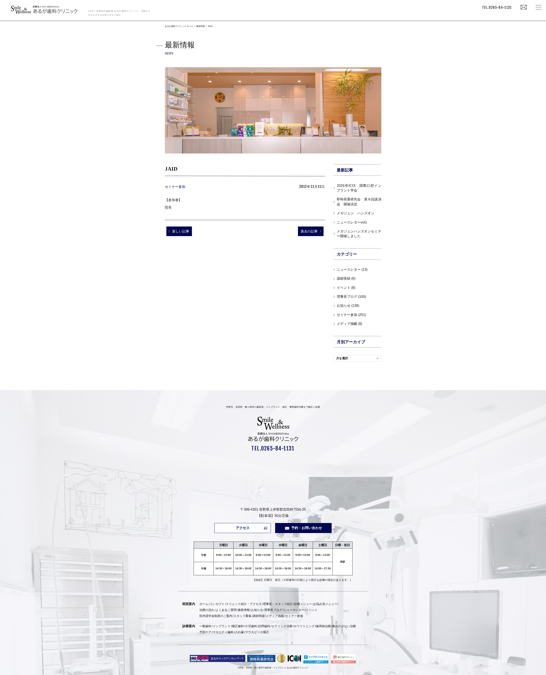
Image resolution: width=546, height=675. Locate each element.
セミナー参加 (175, 186)
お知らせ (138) (348, 305)
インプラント (222, 626)
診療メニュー (303, 604)
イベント (312, 610)
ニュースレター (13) (352, 269)
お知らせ (257, 610)
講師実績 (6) (346, 278)
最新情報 (244, 610)
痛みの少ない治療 (344, 626)
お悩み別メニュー (325, 604)
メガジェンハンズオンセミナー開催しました (359, 233)
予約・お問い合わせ (306, 528)
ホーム (203, 604)
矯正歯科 (238, 626)
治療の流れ (206, 610)
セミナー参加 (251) (351, 315)
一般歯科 (205, 626)
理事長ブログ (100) (351, 296)
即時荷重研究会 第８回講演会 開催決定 (359, 201)
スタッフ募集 (242, 616)
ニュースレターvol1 (352, 222)
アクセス (243, 528)
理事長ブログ (273, 610)
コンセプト (217, 604)
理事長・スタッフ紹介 (278, 604)
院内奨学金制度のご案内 (215, 616)
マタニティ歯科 (223, 632)
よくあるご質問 (226, 610)
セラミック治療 (282, 626)
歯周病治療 (323, 626)
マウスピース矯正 (257, 632)
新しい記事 (180, 231)
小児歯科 (251, 626)
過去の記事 (309, 231)
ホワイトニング (304, 626)
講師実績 (259, 616)
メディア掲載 (275, 616)
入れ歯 (239, 632)
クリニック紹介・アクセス (244, 604)
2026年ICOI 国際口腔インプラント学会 (359, 188)
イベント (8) (346, 287)
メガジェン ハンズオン (355, 213)
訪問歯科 (264, 626)
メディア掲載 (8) (349, 324)
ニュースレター (293, 610)
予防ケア (205, 632)
